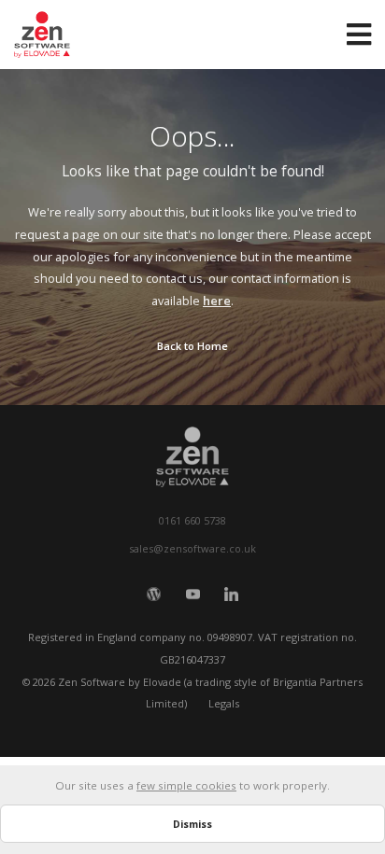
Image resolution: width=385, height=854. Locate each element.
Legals (223, 703)
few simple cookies (186, 785)
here (217, 300)
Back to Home (192, 346)
